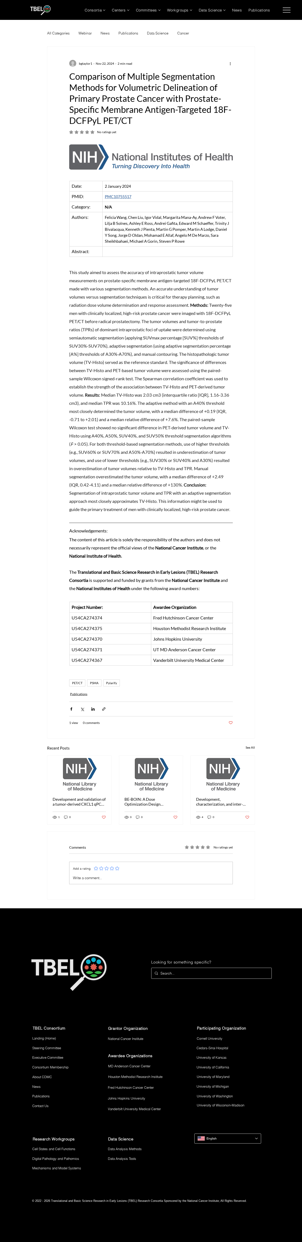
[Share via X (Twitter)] (82, 709)
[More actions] (230, 63)
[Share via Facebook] (71, 709)
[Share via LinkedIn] (93, 709)
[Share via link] (104, 709)
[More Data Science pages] (224, 10)
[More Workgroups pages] (191, 10)
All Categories (58, 33)
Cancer (183, 33)
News (105, 33)
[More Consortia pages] (104, 10)
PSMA (94, 683)
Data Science (157, 33)
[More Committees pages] (159, 10)
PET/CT (77, 683)
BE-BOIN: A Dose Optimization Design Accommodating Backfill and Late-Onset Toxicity (148, 802)
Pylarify (111, 683)
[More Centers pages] (128, 10)
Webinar (85, 33)
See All (250, 747)
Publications (128, 33)
